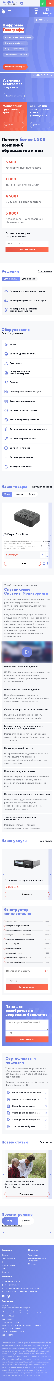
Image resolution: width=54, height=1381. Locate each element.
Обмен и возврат (8, 1265)
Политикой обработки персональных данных (23, 1359)
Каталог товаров (42, 487)
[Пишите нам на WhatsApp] (43, 3)
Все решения (45, 271)
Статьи (4, 1269)
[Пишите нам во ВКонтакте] (21, 3)
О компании (6, 1255)
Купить (22, 563)
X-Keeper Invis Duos (16, 534)
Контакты (5, 1272)
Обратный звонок (27, 249)
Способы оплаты (8, 1258)
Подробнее (8, 125)
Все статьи (46, 1142)
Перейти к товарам (15, 67)
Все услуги (45, 841)
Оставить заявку (27, 987)
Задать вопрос (27, 1039)
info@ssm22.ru (11, 4)
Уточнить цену (27, 1194)
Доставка (5, 1262)
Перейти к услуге (14, 96)
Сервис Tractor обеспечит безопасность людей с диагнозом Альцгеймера (24, 1185)
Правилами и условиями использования (34, 1357)
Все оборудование (12, 333)
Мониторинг (33, 1264)
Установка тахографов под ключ (24, 880)
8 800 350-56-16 (10, 2)
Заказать (27, 894)
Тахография (33, 1255)
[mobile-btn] (9, 11)
